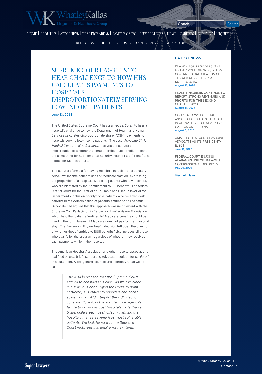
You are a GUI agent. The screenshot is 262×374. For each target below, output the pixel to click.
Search (169, 24)
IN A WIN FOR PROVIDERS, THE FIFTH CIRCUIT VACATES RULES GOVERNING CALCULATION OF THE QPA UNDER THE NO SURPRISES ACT (198, 74)
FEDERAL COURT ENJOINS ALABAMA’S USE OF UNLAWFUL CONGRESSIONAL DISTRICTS (198, 160)
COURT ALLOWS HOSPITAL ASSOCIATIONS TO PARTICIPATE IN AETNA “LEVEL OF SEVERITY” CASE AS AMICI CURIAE (199, 121)
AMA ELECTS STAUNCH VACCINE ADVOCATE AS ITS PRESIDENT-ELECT (199, 142)
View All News (185, 175)
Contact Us (229, 366)
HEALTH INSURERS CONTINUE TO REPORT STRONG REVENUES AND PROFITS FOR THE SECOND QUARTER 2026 (200, 98)
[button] (232, 24)
